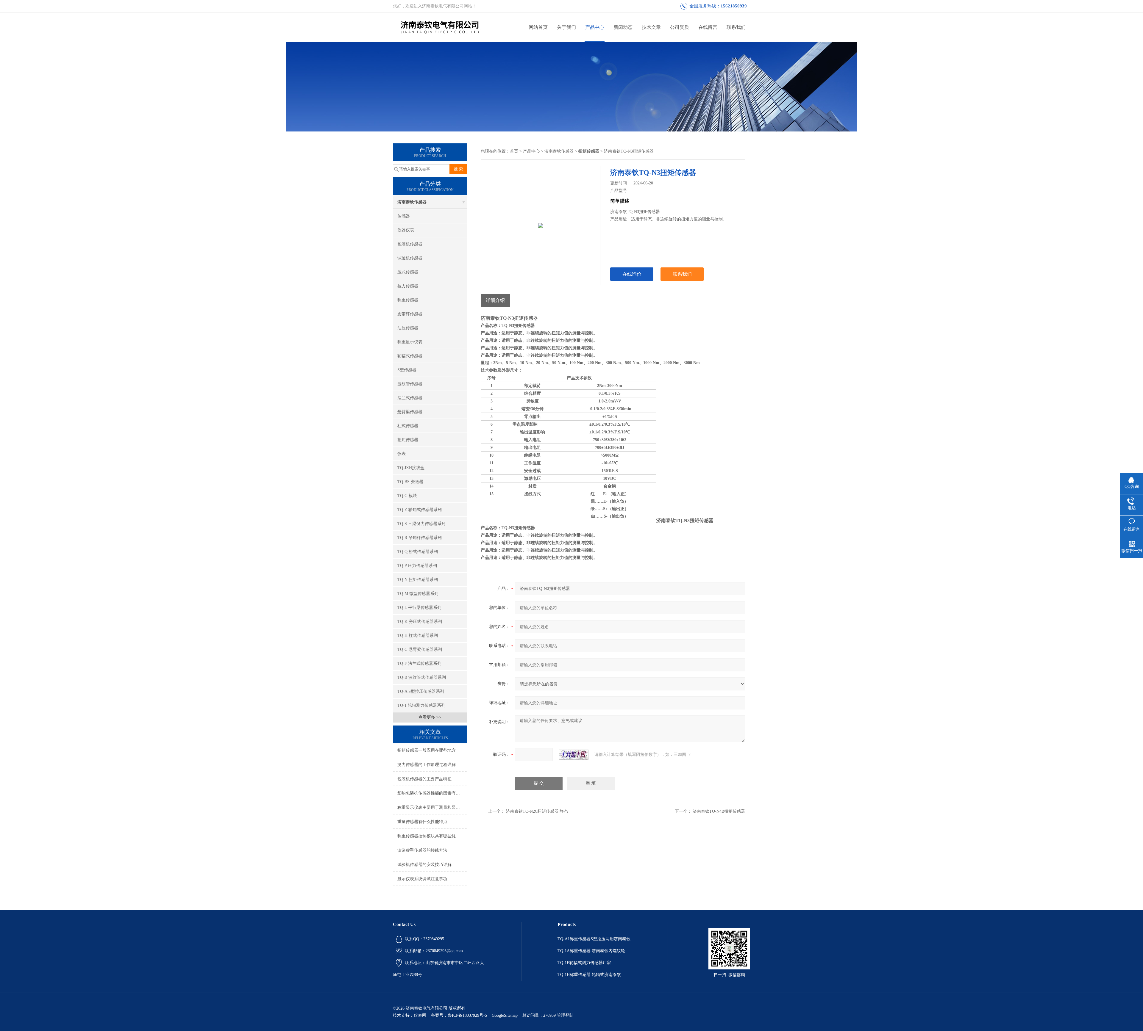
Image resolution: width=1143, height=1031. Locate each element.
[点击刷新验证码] (573, 755)
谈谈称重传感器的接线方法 (422, 850)
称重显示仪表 (409, 342)
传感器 (403, 216)
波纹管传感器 (409, 384)
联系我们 (736, 27)
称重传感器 (407, 300)
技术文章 (651, 27)
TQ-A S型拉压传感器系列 (420, 691)
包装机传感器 (409, 244)
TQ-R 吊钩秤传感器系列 (419, 537)
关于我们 (566, 27)
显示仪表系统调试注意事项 (422, 879)
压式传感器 (407, 272)
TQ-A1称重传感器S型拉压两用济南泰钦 (594, 939)
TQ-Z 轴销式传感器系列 (419, 509)
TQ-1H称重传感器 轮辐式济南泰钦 (589, 974)
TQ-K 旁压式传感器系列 (419, 621)
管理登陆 (565, 1015)
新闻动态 (623, 27)
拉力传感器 (407, 286)
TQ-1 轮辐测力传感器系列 (421, 705)
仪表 (401, 454)
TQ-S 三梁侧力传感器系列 (421, 523)
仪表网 (420, 1015)
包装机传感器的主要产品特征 (424, 779)
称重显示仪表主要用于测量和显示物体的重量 (432, 807)
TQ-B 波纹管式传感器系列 (421, 677)
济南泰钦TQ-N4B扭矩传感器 (719, 811)
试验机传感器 (409, 258)
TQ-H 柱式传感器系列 (417, 635)
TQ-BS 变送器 (410, 482)
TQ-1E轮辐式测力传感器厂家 (584, 963)
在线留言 (707, 27)
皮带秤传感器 (409, 314)
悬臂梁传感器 (409, 412)
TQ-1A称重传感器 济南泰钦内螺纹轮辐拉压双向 (595, 951)
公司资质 (679, 27)
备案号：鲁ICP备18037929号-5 (459, 1015)
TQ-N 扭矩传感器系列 (417, 579)
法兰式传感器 (409, 398)
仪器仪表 (405, 230)
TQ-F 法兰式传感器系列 (419, 663)
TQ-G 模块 (407, 495)
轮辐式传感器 (409, 356)
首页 (514, 151)
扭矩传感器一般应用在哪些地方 (426, 750)
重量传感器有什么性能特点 (422, 822)
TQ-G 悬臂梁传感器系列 (419, 649)
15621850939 (734, 6)
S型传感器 (406, 370)
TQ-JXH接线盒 (410, 468)
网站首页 (538, 27)
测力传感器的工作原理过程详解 (426, 764)
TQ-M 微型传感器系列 (417, 593)
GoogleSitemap (505, 1015)
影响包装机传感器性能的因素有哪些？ (432, 793)
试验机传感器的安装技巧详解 (424, 864)
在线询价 (631, 274)
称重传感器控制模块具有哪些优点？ (430, 836)
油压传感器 (407, 328)
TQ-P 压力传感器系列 (417, 565)
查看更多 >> (430, 717)
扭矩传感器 (407, 440)
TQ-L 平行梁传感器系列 (419, 607)
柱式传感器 (407, 426)
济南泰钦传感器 (412, 202)
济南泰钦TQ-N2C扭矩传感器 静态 (537, 811)
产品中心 (594, 27)
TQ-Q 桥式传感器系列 (417, 551)
